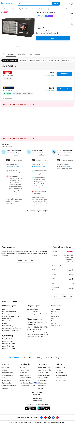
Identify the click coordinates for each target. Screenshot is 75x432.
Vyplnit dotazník (37, 401)
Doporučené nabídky (10, 60)
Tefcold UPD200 (31, 325)
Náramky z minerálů (7, 321)
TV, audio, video (19, 9)
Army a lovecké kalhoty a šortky (11, 316)
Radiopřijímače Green (8, 341)
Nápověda (40, 388)
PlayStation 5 (55, 316)
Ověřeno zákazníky (61, 367)
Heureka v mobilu (24, 370)
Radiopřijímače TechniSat (9, 349)
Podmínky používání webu (57, 423)
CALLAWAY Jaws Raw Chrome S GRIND (37, 322)
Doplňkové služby (28, 94)
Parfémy (53, 311)
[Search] (4, 54)
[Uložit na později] (72, 24)
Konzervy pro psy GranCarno (10, 330)
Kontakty (4, 370)
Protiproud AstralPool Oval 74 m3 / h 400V (37, 334)
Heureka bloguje (6, 380)
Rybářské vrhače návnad (9, 311)
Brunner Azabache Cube (34, 329)
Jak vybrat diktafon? (32, 309)
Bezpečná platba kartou (26, 383)
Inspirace (58, 378)
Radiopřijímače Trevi (8, 346)
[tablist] (29, 54)
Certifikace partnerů (61, 375)
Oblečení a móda (56, 326)
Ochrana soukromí (24, 380)
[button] (11, 54)
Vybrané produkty (33, 319)
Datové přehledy (42, 380)
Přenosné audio (29, 9)
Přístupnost (4, 388)
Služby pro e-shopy (43, 373)
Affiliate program (42, 383)
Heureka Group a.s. (29, 423)
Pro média (4, 378)
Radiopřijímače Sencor (49, 9)
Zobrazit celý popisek (25, 260)
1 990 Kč (51, 88)
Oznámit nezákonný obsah (8, 386)
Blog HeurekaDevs (6, 383)
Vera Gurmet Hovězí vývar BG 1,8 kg (37, 332)
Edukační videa (42, 386)
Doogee (4, 323)
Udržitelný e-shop (61, 380)
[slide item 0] (21, 47)
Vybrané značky (7, 336)
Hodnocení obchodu (54, 60)
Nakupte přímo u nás (25, 375)
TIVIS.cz (41, 155)
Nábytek (53, 323)
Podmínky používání (7, 373)
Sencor (16, 155)
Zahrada (53, 321)
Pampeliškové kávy (7, 326)
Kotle (3, 309)
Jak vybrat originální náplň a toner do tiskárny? (37, 314)
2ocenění (18, 94)
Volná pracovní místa (7, 375)
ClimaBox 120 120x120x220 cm (35, 337)
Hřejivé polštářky (7, 319)
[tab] (11, 54)
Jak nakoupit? (23, 367)
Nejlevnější (22, 60)
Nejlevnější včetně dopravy (37, 60)
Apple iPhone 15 (55, 309)
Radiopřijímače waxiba (8, 344)
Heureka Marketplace (44, 375)
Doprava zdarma (49, 75)
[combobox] (34, 4)
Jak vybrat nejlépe (33, 306)
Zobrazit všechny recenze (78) (37, 211)
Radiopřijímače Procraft (8, 339)
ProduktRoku (59, 373)
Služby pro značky (43, 378)
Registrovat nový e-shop (45, 370)
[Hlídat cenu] (72, 19)
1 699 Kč (51, 73)
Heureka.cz (4, 9)
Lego (52, 319)
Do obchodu (64, 74)
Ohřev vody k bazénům (8, 314)
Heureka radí (23, 373)
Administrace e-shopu (44, 367)
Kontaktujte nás (37, 394)
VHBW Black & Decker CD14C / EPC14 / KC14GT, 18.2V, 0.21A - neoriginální (37, 327)
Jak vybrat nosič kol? (32, 311)
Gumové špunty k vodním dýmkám (11, 328)
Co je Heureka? (5, 367)
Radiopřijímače (38, 9)
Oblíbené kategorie (9, 306)
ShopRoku (58, 370)
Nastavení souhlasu (25, 378)
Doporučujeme (56, 306)
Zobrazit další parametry (63, 296)
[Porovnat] (72, 13)
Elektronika (11, 9)
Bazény (53, 314)
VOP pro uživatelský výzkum (27, 386)
